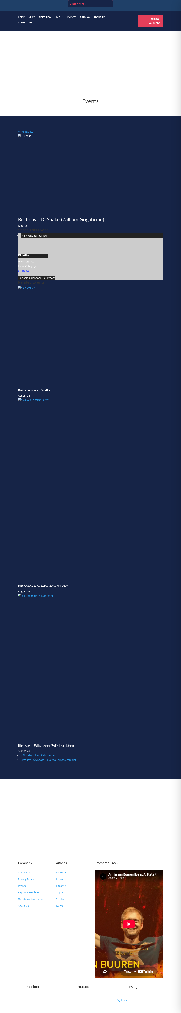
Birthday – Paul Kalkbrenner (38, 755)
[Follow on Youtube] (153, 3)
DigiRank (121, 1000)
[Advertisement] (90, 66)
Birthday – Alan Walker (35, 390)
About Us (99, 17)
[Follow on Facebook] (139, 3)
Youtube (83, 987)
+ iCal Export (47, 278)
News (32, 17)
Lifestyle (61, 886)
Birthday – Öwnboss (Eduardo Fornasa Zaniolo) (49, 760)
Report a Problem (28, 892)
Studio (60, 899)
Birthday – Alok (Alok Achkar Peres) (43, 586)
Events (71, 17)
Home (21, 17)
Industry (61, 879)
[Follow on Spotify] (160, 3)
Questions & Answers (30, 899)
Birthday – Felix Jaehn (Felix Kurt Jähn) (46, 745)
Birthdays (23, 270)
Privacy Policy (26, 879)
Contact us (24, 872)
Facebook (33, 987)
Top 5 (59, 892)
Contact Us (25, 22)
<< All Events (25, 131)
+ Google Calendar (29, 278)
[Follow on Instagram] (146, 3)
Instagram (135, 987)
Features (45, 17)
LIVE (57, 17)
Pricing (85, 17)
